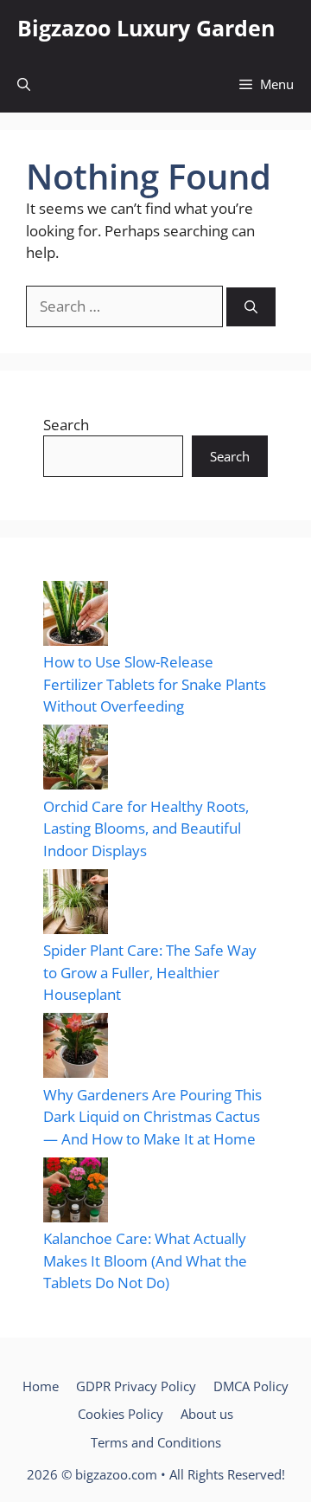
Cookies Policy (120, 1413)
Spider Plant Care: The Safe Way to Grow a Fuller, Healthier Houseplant (150, 972)
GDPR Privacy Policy (136, 1386)
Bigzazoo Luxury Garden (146, 27)
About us (207, 1413)
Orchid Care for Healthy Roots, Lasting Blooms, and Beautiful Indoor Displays (146, 828)
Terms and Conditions (156, 1442)
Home (40, 1386)
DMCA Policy (251, 1386)
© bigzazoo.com (109, 1474)
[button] (24, 84)
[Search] (251, 306)
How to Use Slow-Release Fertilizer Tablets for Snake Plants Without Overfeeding (154, 684)
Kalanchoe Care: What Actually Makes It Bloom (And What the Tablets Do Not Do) (145, 1260)
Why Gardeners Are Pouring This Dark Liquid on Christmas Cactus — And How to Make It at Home (152, 1117)
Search (66, 425)
